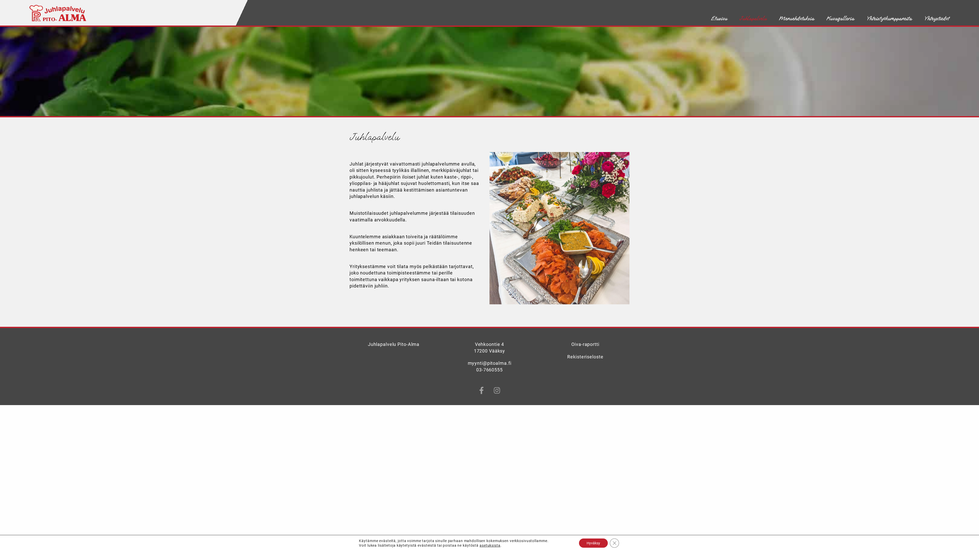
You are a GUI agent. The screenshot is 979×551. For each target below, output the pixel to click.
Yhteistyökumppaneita (889, 18)
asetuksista (490, 545)
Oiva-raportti (585, 344)
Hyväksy (593, 543)
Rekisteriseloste (585, 356)
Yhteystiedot (936, 18)
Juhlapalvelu (753, 18)
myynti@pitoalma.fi (489, 363)
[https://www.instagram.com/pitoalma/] (497, 390)
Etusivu (719, 18)
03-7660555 (489, 369)
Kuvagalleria (840, 18)
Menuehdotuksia (796, 18)
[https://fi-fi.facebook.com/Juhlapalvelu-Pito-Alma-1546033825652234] (481, 390)
